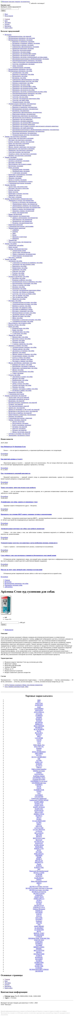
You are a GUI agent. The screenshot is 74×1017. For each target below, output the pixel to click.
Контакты (8, 26)
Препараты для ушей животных (22, 128)
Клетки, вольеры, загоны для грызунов (21, 142)
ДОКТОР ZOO (39, 940)
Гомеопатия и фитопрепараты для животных (27, 112)
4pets (39, 700)
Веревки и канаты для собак (21, 306)
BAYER (39, 721)
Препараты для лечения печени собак (24, 88)
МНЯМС (39, 949)
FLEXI (39, 788)
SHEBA (39, 879)
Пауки (14, 235)
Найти (3, 10)
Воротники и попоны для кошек (23, 45)
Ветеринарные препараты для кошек (20, 40)
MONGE (39, 836)
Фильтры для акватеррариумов (22, 223)
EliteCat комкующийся (39, 769)
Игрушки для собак (14, 300)
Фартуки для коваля (18, 428)
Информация (9, 630)
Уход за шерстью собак (19, 297)
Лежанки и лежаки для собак (18, 345)
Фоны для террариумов (20, 212)
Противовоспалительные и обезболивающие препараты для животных (35, 129)
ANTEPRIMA (39, 708)
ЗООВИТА (39, 943)
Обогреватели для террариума (22, 219)
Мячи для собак (17, 318)
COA (39, 743)
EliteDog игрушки (39, 771)
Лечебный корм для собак (20, 332)
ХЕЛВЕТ (39, 961)
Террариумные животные (16, 228)
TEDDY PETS (39, 897)
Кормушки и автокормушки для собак (24, 368)
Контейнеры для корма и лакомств (23, 366)
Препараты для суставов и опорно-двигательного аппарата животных (35, 126)
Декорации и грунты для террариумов (21, 200)
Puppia (39, 864)
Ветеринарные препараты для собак (20, 71)
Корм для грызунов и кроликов (18, 143)
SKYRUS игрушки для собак (39, 890)
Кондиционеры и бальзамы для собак (24, 283)
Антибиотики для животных (21, 105)
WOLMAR (38, 912)
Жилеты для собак (18, 378)
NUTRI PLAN (39, 841)
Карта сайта (8, 28)
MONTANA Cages (39, 838)
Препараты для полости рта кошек (23, 55)
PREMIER (39, 855)
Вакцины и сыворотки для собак (23, 74)
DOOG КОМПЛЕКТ (39, 752)
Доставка (8, 22)
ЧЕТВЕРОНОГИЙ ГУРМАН (39, 969)
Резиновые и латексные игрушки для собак (26, 319)
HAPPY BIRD (39, 802)
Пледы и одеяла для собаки (21, 357)
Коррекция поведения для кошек (23, 48)
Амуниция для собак (15, 261)
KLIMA (39, 822)
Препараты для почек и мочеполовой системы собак (29, 91)
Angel (39, 707)
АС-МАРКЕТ (38, 928)
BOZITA (39, 734)
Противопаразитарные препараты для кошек (27, 60)
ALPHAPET (39, 705)
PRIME (39, 857)
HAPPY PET (39, 809)
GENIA (39, 791)
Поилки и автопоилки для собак (23, 371)
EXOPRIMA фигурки (39, 783)
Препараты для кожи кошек (21, 52)
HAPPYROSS (39, 810)
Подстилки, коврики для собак (22, 359)
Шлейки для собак (18, 275)
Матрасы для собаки (19, 352)
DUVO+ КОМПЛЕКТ (39, 757)
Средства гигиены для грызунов (19, 152)
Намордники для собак (19, 268)
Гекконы (15, 231)
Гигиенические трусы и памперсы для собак (27, 281)
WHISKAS (38, 911)
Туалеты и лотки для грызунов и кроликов (22, 154)
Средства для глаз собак (20, 97)
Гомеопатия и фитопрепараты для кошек (25, 47)
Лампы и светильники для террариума (25, 218)
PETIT (39, 850)
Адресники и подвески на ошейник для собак (27, 262)
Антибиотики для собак (20, 72)
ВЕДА (39, 931)
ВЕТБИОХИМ (39, 935)
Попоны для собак (18, 387)
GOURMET (39, 795)
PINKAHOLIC (39, 854)
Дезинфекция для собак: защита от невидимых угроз (19, 502)
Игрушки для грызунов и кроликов (20, 140)
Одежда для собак (14, 375)
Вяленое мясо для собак (20, 337)
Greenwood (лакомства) (39, 798)
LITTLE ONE (38, 828)
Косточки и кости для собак (21, 338)
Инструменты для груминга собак (19, 323)
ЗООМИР (39, 945)
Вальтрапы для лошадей (16, 401)
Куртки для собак (18, 382)
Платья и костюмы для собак (21, 385)
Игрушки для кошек (15, 162)
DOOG (39, 750)
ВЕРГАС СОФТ (39, 933)
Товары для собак (10, 259)
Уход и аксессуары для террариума (19, 242)
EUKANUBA (38, 774)
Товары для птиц (10, 185)
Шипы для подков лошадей (21, 432)
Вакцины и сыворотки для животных (24, 107)
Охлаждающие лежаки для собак (23, 356)
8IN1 (39, 702)
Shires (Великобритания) (39, 881)
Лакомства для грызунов (16, 145)
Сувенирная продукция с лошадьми (20, 418)
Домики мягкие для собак (20, 349)
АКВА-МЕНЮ (39, 926)
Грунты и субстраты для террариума (24, 202)
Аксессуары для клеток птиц (17, 186)
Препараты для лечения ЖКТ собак (24, 86)
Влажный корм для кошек (20, 169)
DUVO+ (39, 755)
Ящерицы (15, 238)
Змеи (14, 233)
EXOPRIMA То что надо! (39, 781)
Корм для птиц (13, 192)
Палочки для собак (18, 340)
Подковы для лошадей (19, 427)
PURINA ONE (39, 867)
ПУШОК (39, 955)
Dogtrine (39, 748)
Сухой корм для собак (19, 333)
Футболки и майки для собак (21, 390)
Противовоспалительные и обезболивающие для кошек (30, 59)
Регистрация (9, 16)
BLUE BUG (39, 733)
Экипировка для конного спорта (19, 435)
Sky (39, 885)
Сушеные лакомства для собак (22, 344)
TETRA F (39, 902)
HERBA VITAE (39, 814)
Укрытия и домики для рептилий (23, 211)
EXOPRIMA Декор (39, 778)
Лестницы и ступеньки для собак (23, 351)
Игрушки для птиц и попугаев (18, 188)
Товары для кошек (11, 157)
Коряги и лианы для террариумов (23, 209)
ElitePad (39, 772)
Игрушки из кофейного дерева (22, 309)
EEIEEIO (39, 764)
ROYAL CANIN (39, 873)
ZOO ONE (38, 917)
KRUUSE (39, 826)
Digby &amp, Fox (39, 745)
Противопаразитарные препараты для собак (26, 93)
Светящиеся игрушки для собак (22, 321)
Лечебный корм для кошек (21, 171)
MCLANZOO (38, 833)
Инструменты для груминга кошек (19, 164)
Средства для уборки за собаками (23, 292)
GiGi (38, 793)
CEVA (39, 741)
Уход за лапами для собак (20, 295)
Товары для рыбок (11, 243)
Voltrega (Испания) (39, 909)
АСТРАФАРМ (39, 930)
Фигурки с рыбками (15, 257)
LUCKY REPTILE (39, 829)
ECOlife (39, 760)
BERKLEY (39, 724)
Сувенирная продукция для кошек (19, 183)
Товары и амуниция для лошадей (15, 395)
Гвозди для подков (18, 421)
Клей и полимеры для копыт (21, 425)
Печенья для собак (18, 342)
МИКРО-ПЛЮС (39, 947)
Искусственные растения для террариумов (26, 207)
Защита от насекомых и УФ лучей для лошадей (23, 409)
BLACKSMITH (39, 729)
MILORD (39, 835)
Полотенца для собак (19, 288)
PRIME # (39, 859)
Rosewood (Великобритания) (38, 871)
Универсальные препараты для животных (22, 104)
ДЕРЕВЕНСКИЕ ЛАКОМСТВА (39, 938)
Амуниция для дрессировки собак (23, 264)
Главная (7, 19)
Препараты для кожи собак (21, 85)
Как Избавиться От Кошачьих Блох (13, 446)
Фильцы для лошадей (19, 430)
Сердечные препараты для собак (23, 95)
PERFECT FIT (39, 848)
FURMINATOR (39, 790)
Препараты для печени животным (23, 124)
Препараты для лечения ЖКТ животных (25, 123)
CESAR (39, 740)
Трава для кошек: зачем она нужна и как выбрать (18, 487)
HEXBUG (39, 816)
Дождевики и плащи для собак (22, 376)
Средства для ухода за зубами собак (24, 294)
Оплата (7, 24)
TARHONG (39, 895)
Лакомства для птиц (15, 195)
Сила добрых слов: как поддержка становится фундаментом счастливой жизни (28, 555)
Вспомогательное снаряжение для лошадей (22, 402)
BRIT (39, 736)
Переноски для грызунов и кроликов (20, 150)
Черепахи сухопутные (19, 237)
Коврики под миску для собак (22, 364)
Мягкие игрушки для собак (21, 316)
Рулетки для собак (18, 273)
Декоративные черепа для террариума (24, 204)
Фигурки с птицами (15, 197)
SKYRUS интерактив (39, 892)
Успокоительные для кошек (21, 67)
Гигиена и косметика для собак (18, 276)
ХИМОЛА (38, 964)
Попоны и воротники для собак (22, 83)
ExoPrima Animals (39, 776)
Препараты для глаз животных (22, 119)
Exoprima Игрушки (39, 779)
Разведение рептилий (15, 224)
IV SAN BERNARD (39, 821)
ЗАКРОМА (39, 942)
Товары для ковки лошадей (17, 420)
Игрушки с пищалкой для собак (22, 311)
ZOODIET (39, 919)
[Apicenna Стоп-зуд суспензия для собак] (6, 614)
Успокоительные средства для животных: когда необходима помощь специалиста (29, 543)
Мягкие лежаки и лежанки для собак (24, 354)
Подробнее (4, 453)
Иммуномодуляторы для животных (24, 114)
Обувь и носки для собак (20, 383)
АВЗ (38, 924)
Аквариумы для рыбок (15, 245)
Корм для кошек (13, 167)
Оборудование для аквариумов (22, 256)
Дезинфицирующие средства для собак (25, 81)
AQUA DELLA (39, 712)
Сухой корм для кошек (19, 173)
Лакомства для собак (15, 335)
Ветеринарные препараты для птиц (20, 69)
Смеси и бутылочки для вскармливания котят (27, 62)
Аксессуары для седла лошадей (18, 397)
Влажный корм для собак (20, 328)
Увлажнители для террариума (22, 221)
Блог (6, 21)
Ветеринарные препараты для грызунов (21, 38)
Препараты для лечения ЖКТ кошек (24, 53)
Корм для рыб (13, 247)
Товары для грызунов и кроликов (16, 136)
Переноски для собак (15, 392)
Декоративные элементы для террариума (25, 205)
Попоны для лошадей (15, 416)
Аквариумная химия (19, 250)
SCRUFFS (39, 876)
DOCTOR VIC (39, 746)
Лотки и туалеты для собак (21, 285)
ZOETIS (39, 914)
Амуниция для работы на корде (18, 399)
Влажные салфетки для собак (22, 280)
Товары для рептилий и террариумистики (18, 199)
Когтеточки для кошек (15, 166)
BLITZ (39, 731)
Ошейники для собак (19, 269)
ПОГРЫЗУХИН (39, 954)
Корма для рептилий (15, 214)
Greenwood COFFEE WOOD (39, 800)
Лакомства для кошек (15, 176)
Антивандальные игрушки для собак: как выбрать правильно (22, 528)
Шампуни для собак (19, 299)
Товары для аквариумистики (17, 249)
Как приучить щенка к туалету (12, 459)
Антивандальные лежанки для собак (24, 347)
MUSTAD (39, 840)
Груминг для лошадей (15, 404)
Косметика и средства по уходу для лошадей (23, 411)
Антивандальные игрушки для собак (24, 302)
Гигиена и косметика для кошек (18, 161)
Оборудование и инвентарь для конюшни (22, 414)
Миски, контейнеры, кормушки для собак (22, 363)
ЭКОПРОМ (39, 971)
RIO (39, 869)
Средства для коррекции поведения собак (26, 98)
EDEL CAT (39, 762)
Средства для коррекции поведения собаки (26, 290)
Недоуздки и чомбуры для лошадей (20, 413)
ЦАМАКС (38, 968)
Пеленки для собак (18, 287)
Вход (6, 14)
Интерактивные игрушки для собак (24, 313)
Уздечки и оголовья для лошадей (19, 433)
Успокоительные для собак (21, 102)
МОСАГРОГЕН (39, 950)
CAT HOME (39, 738)
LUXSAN (39, 831)
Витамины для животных (20, 110)
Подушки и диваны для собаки (22, 361)
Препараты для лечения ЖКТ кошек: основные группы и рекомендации (26, 514)
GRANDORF (39, 797)
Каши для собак (17, 330)
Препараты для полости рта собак (23, 90)
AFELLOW (39, 703)
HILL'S (39, 817)
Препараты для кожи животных (22, 121)
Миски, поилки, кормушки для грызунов (21, 147)
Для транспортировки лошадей (18, 406)
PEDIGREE (39, 847)
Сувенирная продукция (16, 394)
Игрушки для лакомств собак (22, 307)
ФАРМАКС (39, 957)
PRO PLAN (39, 860)
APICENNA (9, 587)
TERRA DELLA (39, 898)
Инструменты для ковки (20, 423)
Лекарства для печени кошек (21, 50)
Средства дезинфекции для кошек (23, 64)
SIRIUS (39, 883)
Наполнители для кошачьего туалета (20, 181)
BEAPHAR (39, 722)
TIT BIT (39, 904)
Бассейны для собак (18, 278)
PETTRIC (39, 852)
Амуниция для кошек (15, 159)
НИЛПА (39, 952)
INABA (38, 819)
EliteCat (39, 767)
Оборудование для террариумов (18, 216)
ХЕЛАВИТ (39, 959)
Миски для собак (18, 370)
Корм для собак (13, 326)
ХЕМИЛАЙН (39, 962)
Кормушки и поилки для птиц (18, 193)
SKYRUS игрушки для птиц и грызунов (39, 888)
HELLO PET (39, 812)
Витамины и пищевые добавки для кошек (26, 43)
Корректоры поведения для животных (24, 116)
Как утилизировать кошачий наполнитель (15, 473)
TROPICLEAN (39, 905)
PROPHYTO (39, 862)
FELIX (39, 786)
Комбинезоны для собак (20, 380)
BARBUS (39, 719)
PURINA (39, 866)
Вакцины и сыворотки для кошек (23, 41)
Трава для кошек (17, 66)
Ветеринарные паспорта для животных (25, 109)
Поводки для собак (18, 271)
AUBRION (39, 715)
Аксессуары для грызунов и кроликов (20, 138)
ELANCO (39, 765)
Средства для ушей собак (20, 100)
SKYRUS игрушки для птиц (39, 886)
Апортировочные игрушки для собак (24, 304)
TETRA (39, 900)
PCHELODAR (39, 845)
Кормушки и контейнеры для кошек (20, 174)
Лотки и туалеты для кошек (17, 180)
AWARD (39, 717)
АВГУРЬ (39, 923)
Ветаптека (8, 34)
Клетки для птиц (14, 190)
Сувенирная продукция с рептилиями (20, 226)
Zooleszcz (39, 921)
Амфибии (15, 230)
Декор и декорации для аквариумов (24, 254)
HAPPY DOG (38, 805)
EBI (39, 759)
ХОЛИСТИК (39, 966)
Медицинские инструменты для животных (26, 117)
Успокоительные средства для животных (25, 135)
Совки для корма (17, 373)
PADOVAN (39, 843)
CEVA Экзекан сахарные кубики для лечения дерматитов (23, 685)
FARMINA (38, 784)
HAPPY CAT (39, 803)
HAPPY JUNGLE (39, 807)
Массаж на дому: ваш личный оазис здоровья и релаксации (21, 569)
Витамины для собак (19, 78)
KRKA (39, 824)
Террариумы (12, 240)
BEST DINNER (39, 726)
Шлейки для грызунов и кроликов (19, 155)
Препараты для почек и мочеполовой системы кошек (29, 57)
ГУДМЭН (39, 936)
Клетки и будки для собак (16, 325)
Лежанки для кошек (14, 178)
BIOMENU (39, 727)
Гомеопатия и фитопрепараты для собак (25, 79)
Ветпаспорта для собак (19, 76)
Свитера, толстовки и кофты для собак (25, 389)
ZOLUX (39, 916)
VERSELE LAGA (39, 907)
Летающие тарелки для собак (22, 314)
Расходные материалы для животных (24, 133)
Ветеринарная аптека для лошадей (19, 36)
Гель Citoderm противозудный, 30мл (16, 686)
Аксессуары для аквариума (21, 252)
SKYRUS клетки (39, 893)
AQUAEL (39, 714)
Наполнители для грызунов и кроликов (21, 148)
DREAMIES (39, 753)
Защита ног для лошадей (16, 408)
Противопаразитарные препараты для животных (28, 131)
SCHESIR (39, 874)
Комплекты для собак (19, 266)
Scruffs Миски (39, 878)
